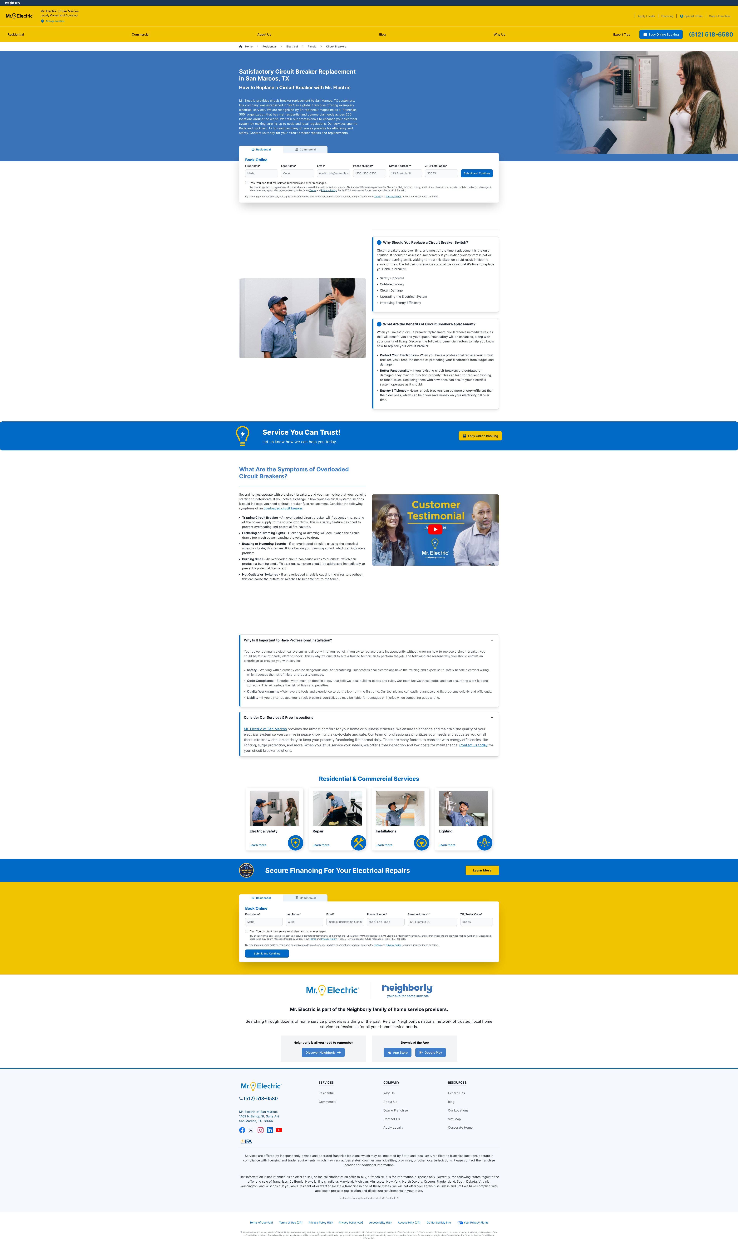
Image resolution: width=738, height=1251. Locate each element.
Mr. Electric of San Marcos (265, 729)
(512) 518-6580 (261, 1098)
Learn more (258, 844)
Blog (451, 1102)
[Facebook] (242, 1130)
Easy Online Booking (483, 436)
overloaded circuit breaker (283, 508)
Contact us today (473, 745)
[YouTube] (279, 1130)
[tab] (264, 34)
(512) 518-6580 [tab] (711, 34)
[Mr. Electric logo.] (19, 16)
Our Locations (458, 1110)
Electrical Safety (264, 831)
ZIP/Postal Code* (436, 165)
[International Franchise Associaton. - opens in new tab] (246, 1141)
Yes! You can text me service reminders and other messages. (288, 182)
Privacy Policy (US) (321, 1222)
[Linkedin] (270, 1130)
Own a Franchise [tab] (719, 16)
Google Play (433, 1052)
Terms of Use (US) (261, 1222)
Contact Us (391, 1119)
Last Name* (288, 165)
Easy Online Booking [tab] (664, 34)
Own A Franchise (395, 1110)
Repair (318, 831)
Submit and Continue (477, 173)
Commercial (308, 149)
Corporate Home (460, 1127)
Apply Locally (393, 1127)
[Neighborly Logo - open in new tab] (13, 3)
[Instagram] (261, 1130)
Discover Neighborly (321, 1052)
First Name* (252, 165)
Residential (263, 149)
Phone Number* (363, 165)
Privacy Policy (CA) (351, 1222)
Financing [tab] (667, 16)
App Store (400, 1052)
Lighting (445, 831)
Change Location (55, 21)
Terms (312, 190)
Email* (321, 165)
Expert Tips (456, 1093)
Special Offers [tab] (694, 16)
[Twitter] (251, 1130)
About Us (390, 1102)
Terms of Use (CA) (291, 1222)
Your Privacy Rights (476, 1222)
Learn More (482, 870)
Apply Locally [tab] (646, 16)
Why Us (389, 1093)
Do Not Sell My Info (439, 1222)
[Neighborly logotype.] (407, 990)
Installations (386, 831)
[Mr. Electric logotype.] (332, 991)
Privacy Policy (329, 190)
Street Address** (400, 165)
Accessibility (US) (380, 1222)
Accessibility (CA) (409, 1222)
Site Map (454, 1119)
